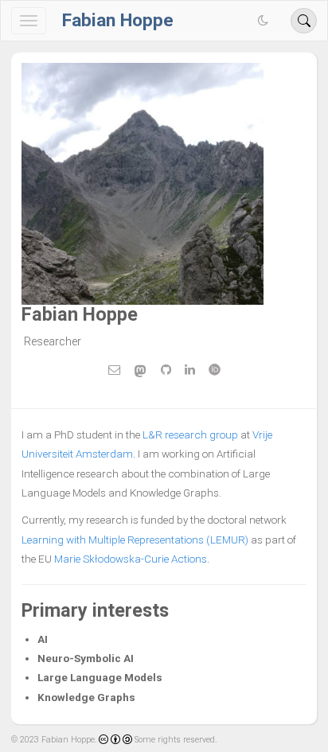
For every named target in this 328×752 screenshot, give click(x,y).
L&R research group (190, 434)
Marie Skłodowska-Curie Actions (130, 558)
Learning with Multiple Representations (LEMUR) (134, 539)
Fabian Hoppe (118, 20)
